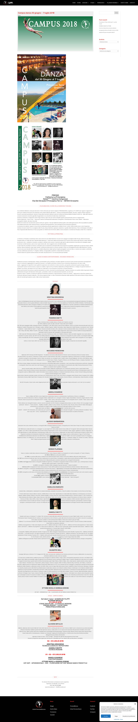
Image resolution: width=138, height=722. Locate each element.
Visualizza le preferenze (129, 716)
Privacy (121, 719)
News (19, 15)
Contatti (132, 2)
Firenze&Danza (74, 706)
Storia (79, 2)
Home (73, 2)
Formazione (100, 2)
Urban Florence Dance (75, 709)
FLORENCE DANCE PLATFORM (105, 26)
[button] (135, 704)
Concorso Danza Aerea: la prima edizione (107, 28)
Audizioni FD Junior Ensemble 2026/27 (107, 32)
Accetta (106, 716)
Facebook (92, 706)
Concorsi (84, 2)
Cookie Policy (116, 719)
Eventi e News (124, 2)
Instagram (92, 712)
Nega (116, 716)
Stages (92, 2)
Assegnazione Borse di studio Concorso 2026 (108, 30)
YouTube (92, 709)
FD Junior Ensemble (112, 2)
